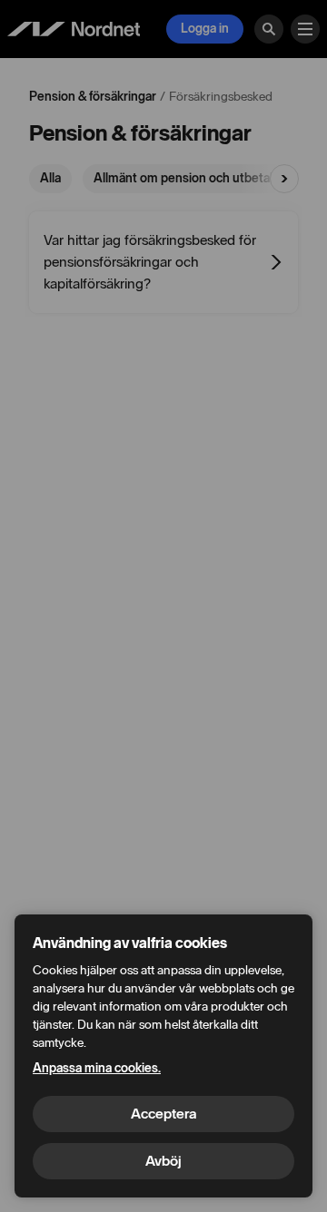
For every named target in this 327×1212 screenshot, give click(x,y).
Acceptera (163, 1113)
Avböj (163, 1160)
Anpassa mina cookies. (97, 1068)
